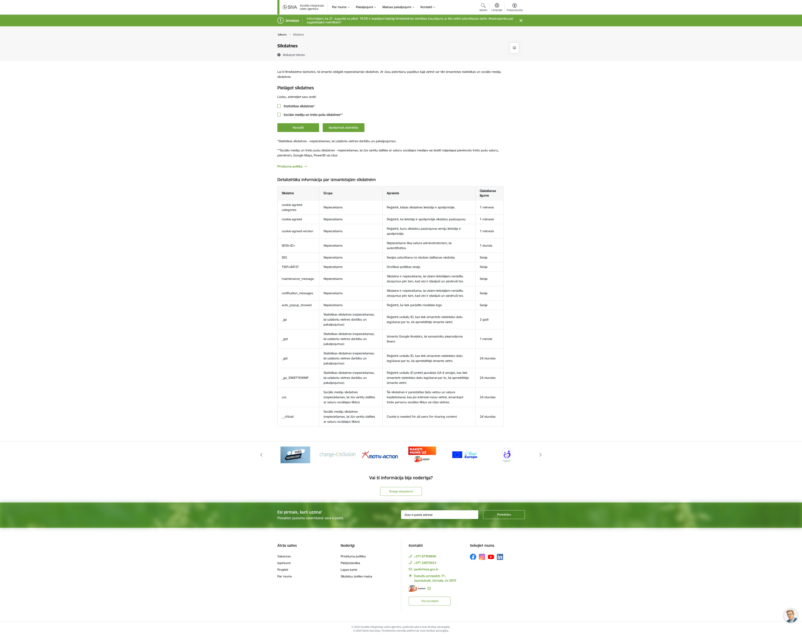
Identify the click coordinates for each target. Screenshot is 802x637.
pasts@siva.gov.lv (426, 569)
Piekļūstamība (350, 563)
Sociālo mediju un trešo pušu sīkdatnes (313, 115)
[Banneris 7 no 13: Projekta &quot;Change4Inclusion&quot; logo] (338, 455)
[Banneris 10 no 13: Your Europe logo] (464, 455)
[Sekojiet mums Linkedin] (500, 557)
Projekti (282, 570)
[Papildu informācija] (429, 588)
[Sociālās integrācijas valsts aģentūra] (303, 7)
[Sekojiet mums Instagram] (482, 557)
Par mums (284, 576)
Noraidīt (298, 127)
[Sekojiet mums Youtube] (491, 556)
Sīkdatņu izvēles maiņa (356, 576)
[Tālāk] (540, 454)
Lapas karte (349, 570)
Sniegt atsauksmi (401, 491)
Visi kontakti (429, 601)
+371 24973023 (425, 563)
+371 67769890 (425, 556)
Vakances (284, 556)
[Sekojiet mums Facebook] (473, 557)
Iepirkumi (284, 563)
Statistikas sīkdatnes (299, 106)
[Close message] (520, 20)
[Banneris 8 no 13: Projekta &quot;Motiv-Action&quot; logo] (380, 455)
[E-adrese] (417, 588)
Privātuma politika (289, 166)
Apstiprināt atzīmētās (343, 127)
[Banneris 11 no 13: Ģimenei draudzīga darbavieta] (506, 455)
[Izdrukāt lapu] (514, 48)
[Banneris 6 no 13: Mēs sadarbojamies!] (295, 455)
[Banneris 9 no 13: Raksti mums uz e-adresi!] (422, 455)
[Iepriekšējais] (261, 454)
